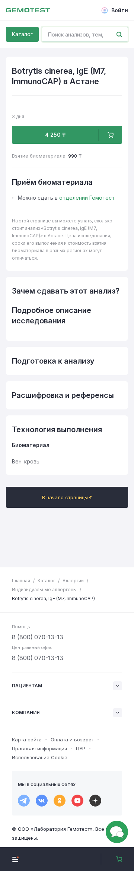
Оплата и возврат (72, 739)
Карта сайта (27, 739)
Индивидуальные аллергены (44, 589)
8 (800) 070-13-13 (37, 637)
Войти (119, 10)
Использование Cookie (39, 757)
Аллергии (73, 580)
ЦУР (80, 748)
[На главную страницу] (28, 10)
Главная (21, 580)
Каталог (22, 34)
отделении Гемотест (87, 197)
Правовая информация (39, 748)
